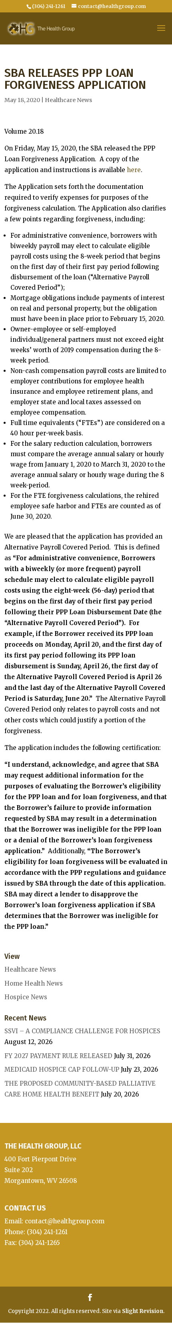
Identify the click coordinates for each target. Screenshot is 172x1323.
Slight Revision (142, 1311)
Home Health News (33, 983)
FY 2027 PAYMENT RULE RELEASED (58, 1056)
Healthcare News (68, 100)
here (134, 170)
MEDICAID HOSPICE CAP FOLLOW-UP (61, 1069)
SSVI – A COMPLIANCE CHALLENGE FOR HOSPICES (82, 1031)
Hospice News (25, 997)
